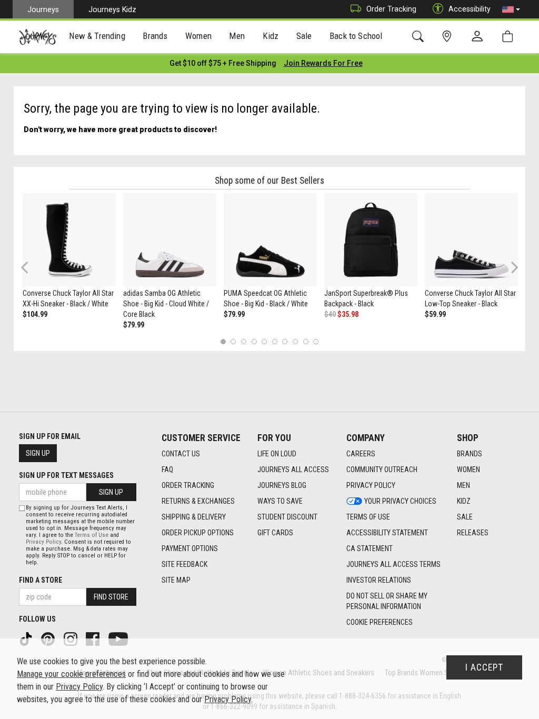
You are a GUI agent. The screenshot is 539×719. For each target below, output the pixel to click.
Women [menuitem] (198, 36)
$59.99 (435, 314)
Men (463, 485)
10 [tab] (315, 341)
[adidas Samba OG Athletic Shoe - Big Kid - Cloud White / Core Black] (169, 239)
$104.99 (35, 314)
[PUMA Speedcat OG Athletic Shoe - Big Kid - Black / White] (270, 239)
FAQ (167, 469)
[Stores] (448, 36)
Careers (360, 454)
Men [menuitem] (237, 36)
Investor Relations (378, 580)
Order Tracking (391, 9)
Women (468, 469)
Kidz (464, 501)
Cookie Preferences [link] (379, 622)
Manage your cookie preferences (71, 674)
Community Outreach (381, 469)
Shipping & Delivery (194, 517)
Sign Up (38, 453)
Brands (469, 454)
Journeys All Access (293, 469)
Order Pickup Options (198, 532)
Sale (465, 517)
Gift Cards (275, 532)
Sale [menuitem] (304, 36)
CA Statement (369, 548)
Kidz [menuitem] (271, 36)
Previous (31, 271)
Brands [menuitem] (155, 36)
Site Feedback (184, 564)
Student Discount (287, 517)
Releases (472, 532)
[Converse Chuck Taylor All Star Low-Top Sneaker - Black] (471, 239)
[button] (511, 9)
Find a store (40, 580)
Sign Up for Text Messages (66, 475)
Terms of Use (368, 517)
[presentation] (97, 37)
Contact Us (181, 454)
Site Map (176, 580)
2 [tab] (233, 341)
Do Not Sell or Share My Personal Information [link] (386, 601)
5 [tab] (264, 341)
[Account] (479, 37)
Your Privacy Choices (400, 501)
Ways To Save (280, 501)
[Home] (38, 37)
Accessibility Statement (387, 532)
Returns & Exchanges (198, 501)
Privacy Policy (370, 485)
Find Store (111, 597)
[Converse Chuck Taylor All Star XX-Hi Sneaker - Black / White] (69, 239)
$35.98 (347, 314)
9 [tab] (305, 341)
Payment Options (190, 548)
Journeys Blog (281, 485)
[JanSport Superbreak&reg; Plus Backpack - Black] (370, 239)
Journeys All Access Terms (393, 564)
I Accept (484, 667)
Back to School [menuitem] (356, 36)
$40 (330, 314)
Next (512, 267)
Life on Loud (276, 454)
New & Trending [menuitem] (97, 36)
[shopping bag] (509, 36)
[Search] (419, 36)
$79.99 (133, 325)
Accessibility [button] (469, 9)
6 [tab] (274, 341)
